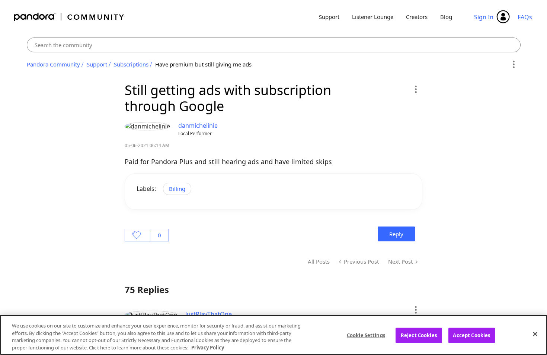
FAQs (525, 17)
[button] (415, 89)
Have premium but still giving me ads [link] (203, 64)
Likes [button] (137, 235)
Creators (417, 16)
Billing (177, 188)
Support (329, 16)
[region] (273, 335)
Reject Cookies (419, 335)
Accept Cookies (471, 335)
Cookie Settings (366, 335)
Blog (446, 16)
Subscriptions (131, 64)
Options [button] (514, 65)
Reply (396, 234)
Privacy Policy (207, 347)
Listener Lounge (372, 16)
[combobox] (274, 45)
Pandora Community (69, 17)
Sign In (483, 17)
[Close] (535, 334)
